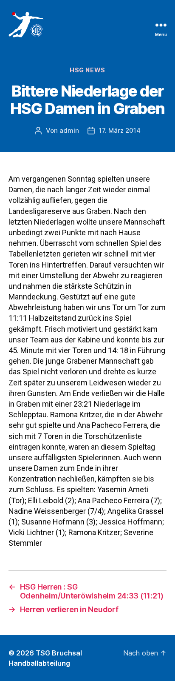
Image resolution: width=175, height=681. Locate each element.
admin (69, 130)
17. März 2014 (120, 130)
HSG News (87, 70)
